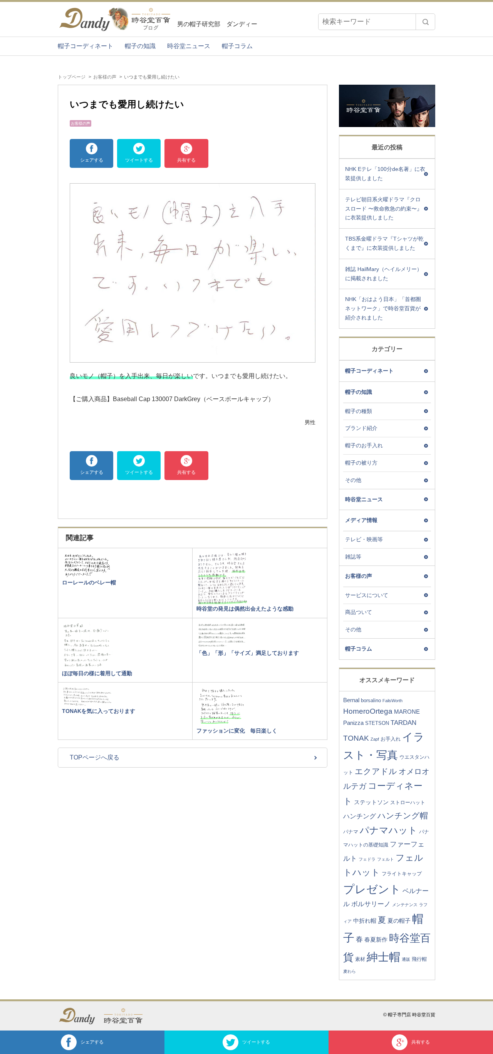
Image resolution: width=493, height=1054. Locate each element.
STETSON (377, 723)
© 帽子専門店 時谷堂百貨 (409, 1014)
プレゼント (372, 889)
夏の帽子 (399, 920)
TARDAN (403, 722)
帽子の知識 (140, 46)
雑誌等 (353, 557)
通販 (406, 959)
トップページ (72, 77)
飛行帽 (419, 959)
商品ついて (358, 612)
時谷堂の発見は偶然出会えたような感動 (244, 609)
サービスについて (366, 595)
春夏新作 (375, 939)
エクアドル (376, 771)
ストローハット (407, 802)
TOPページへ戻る (94, 757)
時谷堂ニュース (188, 46)
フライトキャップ (402, 874)
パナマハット (389, 830)
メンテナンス (405, 904)
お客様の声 (104, 77)
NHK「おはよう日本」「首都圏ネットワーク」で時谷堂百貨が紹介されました (383, 308)
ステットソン (371, 802)
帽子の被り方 (361, 463)
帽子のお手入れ (364, 445)
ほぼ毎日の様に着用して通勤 (97, 673)
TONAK (356, 738)
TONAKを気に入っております (98, 711)
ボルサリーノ (371, 904)
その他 (353, 480)
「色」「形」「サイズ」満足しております (247, 653)
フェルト (385, 859)
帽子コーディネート (85, 46)
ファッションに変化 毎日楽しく (236, 731)
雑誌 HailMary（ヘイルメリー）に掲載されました (383, 273)
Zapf (375, 739)
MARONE (407, 711)
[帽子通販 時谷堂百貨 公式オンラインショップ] (127, 1016)
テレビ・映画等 (364, 539)
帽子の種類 (358, 411)
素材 (360, 959)
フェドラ (367, 859)
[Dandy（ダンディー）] (81, 1016)
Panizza (353, 722)
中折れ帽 (364, 920)
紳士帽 (383, 956)
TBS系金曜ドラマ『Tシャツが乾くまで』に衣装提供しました (384, 243)
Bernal (351, 700)
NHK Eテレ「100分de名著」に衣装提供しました (385, 173)
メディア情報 (361, 520)
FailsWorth (392, 700)
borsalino (371, 700)
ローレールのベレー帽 (89, 582)
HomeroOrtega (367, 711)
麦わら (349, 971)
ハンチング (359, 816)
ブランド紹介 (361, 428)
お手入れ (391, 739)
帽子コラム (237, 46)
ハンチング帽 (402, 815)
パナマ (350, 832)
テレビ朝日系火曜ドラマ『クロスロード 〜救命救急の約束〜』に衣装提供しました (383, 208)
